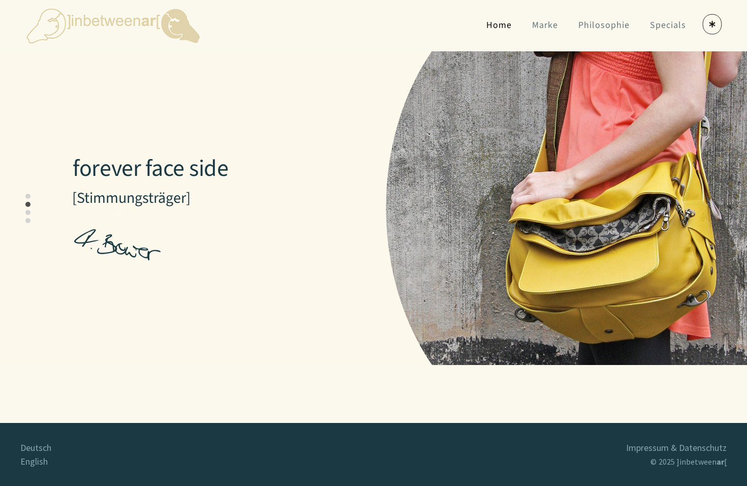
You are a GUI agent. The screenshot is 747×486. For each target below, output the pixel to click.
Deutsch (35, 447)
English (34, 461)
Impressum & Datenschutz (676, 447)
